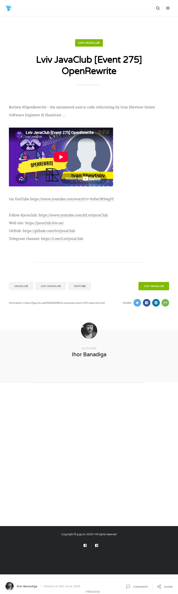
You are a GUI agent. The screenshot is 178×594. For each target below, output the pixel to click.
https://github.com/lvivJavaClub (49, 230)
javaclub (21, 286)
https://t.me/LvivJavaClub (62, 238)
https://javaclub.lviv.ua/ (44, 223)
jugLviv (81, 534)
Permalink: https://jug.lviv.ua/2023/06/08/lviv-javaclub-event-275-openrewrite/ (57, 302)
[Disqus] (89, 456)
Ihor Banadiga (89, 354)
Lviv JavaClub (89, 42)
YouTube (80, 286)
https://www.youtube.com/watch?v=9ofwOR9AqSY (72, 199)
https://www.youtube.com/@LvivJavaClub (73, 215)
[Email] (85, 546)
